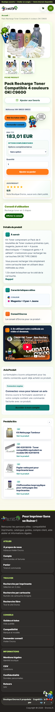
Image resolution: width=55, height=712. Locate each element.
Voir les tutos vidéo (16, 118)
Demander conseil (15, 124)
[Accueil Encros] (20, 8)
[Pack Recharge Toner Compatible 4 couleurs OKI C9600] (12, 67)
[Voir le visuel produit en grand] (27, 40)
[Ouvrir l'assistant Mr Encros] (37, 119)
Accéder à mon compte (27, 407)
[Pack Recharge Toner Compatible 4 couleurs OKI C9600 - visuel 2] (27, 67)
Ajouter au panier (27, 172)
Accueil (5, 15)
